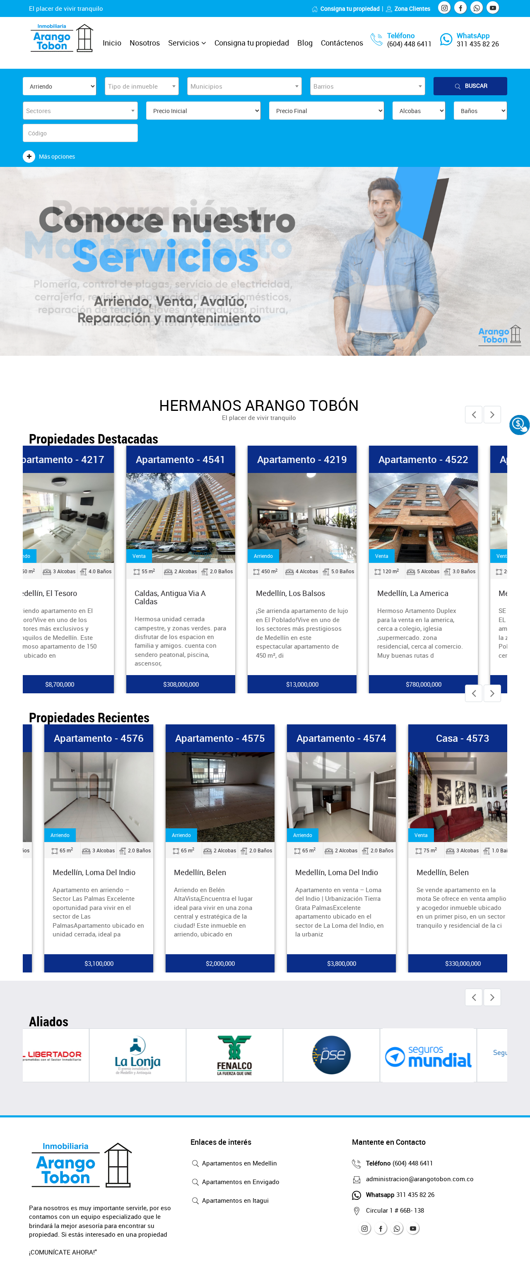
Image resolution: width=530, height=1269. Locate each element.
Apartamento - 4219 (326, 459)
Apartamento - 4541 (205, 459)
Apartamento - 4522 (447, 459)
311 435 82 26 (478, 43)
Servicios (183, 43)
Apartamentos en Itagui (234, 1200)
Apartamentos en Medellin (238, 1163)
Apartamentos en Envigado (239, 1181)
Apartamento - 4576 (83, 738)
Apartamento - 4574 (326, 738)
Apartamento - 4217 (83, 459)
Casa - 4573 (447, 738)
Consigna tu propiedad (350, 8)
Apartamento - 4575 (205, 738)
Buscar (476, 85)
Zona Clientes (412, 8)
